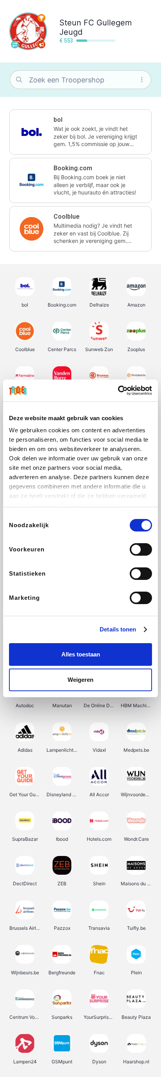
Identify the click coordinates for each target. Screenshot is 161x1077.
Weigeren (80, 679)
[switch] (141, 549)
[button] (80, 132)
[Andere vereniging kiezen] (15, 44)
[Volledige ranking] (41, 18)
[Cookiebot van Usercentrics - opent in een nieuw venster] (118, 390)
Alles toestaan (80, 654)
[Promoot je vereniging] (41, 44)
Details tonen (118, 629)
